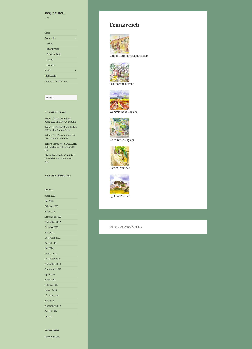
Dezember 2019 (52, 258)
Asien (49, 43)
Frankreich (53, 48)
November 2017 (53, 305)
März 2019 (50, 279)
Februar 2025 (51, 206)
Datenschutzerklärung (56, 81)
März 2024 (50, 211)
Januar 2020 (51, 253)
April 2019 (50, 274)
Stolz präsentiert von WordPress (126, 226)
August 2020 (51, 243)
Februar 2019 (51, 284)
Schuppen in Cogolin (122, 84)
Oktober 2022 (51, 227)
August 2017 (51, 311)
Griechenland (54, 54)
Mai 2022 (49, 232)
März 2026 (50, 195)
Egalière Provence (120, 196)
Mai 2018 (49, 300)
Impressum (50, 75)
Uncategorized (52, 336)
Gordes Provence (120, 168)
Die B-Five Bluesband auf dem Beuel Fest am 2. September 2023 (60, 158)
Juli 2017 (49, 316)
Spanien (51, 65)
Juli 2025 (49, 201)
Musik (48, 70)
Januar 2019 (51, 290)
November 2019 (53, 264)
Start (47, 32)
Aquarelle (50, 38)
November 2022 (53, 222)
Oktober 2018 (51, 295)
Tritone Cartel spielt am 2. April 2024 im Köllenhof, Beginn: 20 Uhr (61, 146)
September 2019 (53, 269)
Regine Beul (55, 12)
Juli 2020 (49, 248)
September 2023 (53, 216)
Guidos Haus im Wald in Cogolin (129, 56)
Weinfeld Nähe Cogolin (123, 112)
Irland (50, 59)
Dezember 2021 (52, 237)
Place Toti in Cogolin (122, 140)
